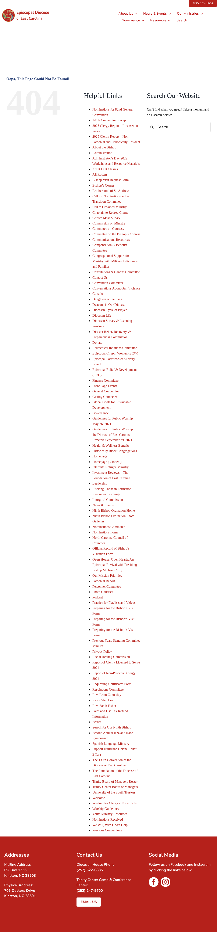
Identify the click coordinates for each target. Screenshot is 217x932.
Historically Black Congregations (114, 451)
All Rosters (99, 174)
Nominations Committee (108, 527)
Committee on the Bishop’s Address (116, 234)
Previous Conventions (107, 830)
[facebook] (154, 882)
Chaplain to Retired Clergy (110, 212)
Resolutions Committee (108, 689)
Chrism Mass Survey (106, 218)
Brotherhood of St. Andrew (110, 190)
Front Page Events (104, 386)
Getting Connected (105, 397)
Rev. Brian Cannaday (106, 695)
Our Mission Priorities (107, 575)
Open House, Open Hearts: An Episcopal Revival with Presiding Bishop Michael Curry (114, 565)
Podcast (97, 597)
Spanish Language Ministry (110, 743)
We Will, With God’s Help (110, 825)
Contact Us (99, 277)
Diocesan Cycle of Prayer (109, 310)
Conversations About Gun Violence (116, 288)
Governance (100, 413)
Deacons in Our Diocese (108, 304)
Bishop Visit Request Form (110, 180)
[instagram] (165, 882)
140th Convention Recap (109, 120)
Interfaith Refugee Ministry (110, 467)
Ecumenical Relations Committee (114, 348)
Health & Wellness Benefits (110, 445)
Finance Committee (105, 380)
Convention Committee (108, 283)
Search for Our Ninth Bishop (111, 727)
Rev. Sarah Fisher (104, 706)
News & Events (103, 505)
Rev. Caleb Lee (102, 700)
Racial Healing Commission (111, 657)
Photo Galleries (102, 592)
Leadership (99, 483)
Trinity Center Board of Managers (115, 787)
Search (97, 722)
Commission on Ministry (108, 223)
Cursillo (97, 293)
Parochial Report (103, 581)
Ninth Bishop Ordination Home (113, 510)
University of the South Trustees (113, 792)
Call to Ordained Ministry (109, 207)
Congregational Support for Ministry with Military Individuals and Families (115, 261)
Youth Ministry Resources (109, 814)
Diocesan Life (101, 315)
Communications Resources (111, 239)
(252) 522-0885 (90, 870)
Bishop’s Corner (103, 185)
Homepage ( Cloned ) (106, 462)
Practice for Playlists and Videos (113, 602)
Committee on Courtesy (108, 228)
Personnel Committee (106, 586)
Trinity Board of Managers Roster (115, 781)
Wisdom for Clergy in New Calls (114, 803)
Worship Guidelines (105, 808)
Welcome (98, 798)
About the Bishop (104, 147)
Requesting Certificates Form (111, 684)
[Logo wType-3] (28, 8)
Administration (102, 153)
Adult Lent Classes (105, 169)
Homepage (99, 456)
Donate (97, 342)
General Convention (106, 391)
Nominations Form (105, 532)
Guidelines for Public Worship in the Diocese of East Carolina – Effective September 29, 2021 (114, 434)
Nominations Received (107, 819)
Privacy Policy (102, 651)
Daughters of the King (107, 299)
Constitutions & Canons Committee (116, 272)
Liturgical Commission (107, 499)
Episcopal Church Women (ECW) (115, 353)
